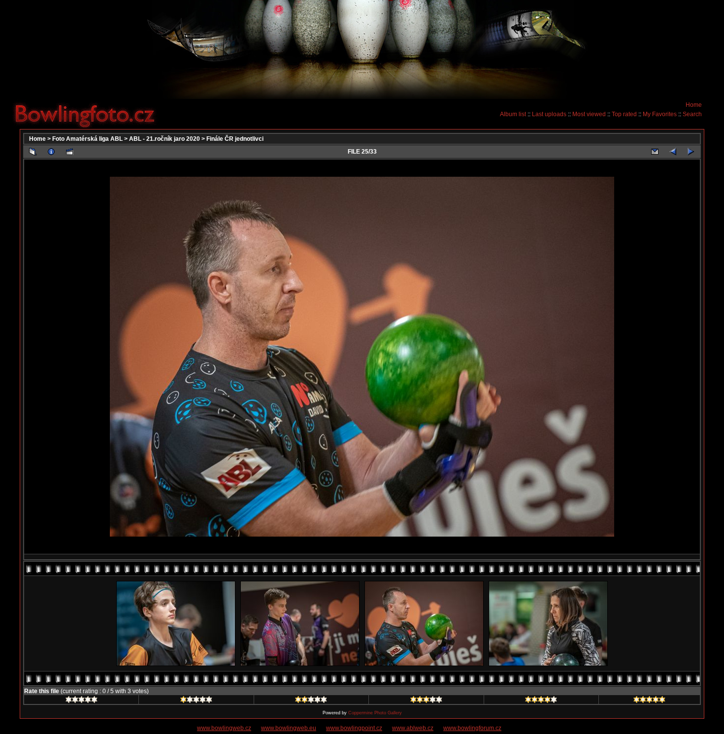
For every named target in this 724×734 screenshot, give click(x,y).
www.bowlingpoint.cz (354, 728)
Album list (513, 114)
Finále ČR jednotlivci (234, 138)
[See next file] (691, 151)
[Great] (649, 701)
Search (692, 114)
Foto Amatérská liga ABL (87, 138)
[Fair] (311, 701)
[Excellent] (541, 701)
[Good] (426, 701)
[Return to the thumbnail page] (33, 151)
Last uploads (549, 114)
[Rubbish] (82, 701)
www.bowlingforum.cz (472, 728)
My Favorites (660, 114)
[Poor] (196, 701)
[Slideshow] (69, 151)
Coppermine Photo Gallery (375, 712)
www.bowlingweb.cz (224, 728)
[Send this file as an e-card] (654, 151)
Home (694, 104)
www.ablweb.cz (412, 728)
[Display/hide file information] (51, 151)
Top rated (624, 114)
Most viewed (589, 114)
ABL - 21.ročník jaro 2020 (164, 138)
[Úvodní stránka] (88, 113)
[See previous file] (673, 151)
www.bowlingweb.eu (288, 728)
